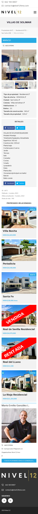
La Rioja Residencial (15, 394)
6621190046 (9, 45)
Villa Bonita (10, 230)
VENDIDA (20, 97)
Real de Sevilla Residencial (19, 329)
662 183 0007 (10, 2)
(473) (21, 30)
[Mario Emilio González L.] (19, 425)
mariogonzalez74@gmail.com (13, 449)
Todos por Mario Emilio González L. (19, 461)
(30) (6, 33)
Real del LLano (12, 361)
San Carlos (14, 100)
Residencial (24, 94)
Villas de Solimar (17, 103)
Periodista (9, 263)
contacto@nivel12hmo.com (16, 5)
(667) (7, 30)
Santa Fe (8, 296)
